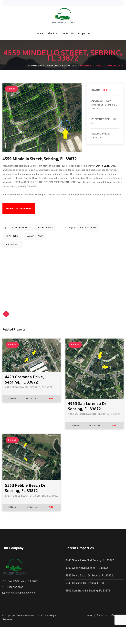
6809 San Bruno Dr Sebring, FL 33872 (87, 590)
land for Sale (21, 227)
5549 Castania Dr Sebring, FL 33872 (86, 583)
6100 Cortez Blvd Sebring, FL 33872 (86, 567)
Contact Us (68, 33)
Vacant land (88, 227)
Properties (84, 33)
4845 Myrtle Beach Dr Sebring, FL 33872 (89, 575)
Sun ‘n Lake (102, 165)
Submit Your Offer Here (18, 208)
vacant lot (12, 244)
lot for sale (45, 227)
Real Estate (12, 236)
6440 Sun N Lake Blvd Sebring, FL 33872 (89, 560)
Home (39, 33)
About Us (52, 33)
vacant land (35, 236)
